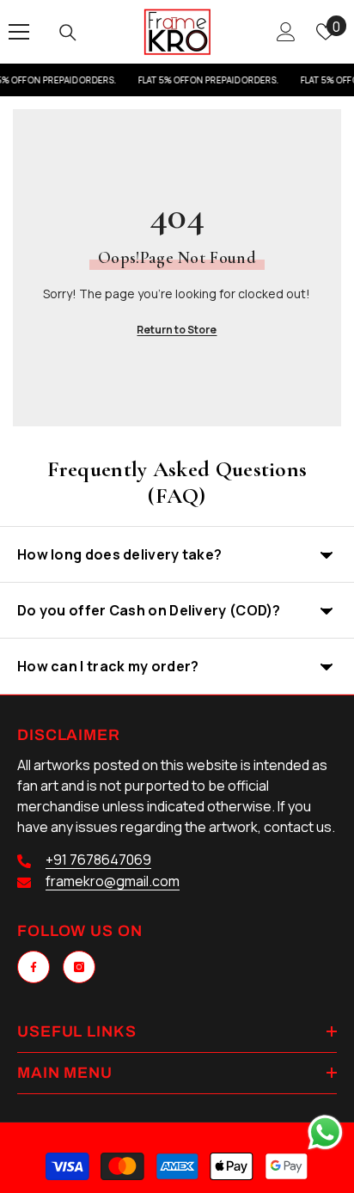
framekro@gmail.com (113, 881)
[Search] (68, 32)
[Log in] (286, 31)
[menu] (19, 31)
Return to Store (177, 329)
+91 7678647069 (98, 859)
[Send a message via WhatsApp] (325, 1132)
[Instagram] (79, 967)
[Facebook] (33, 967)
